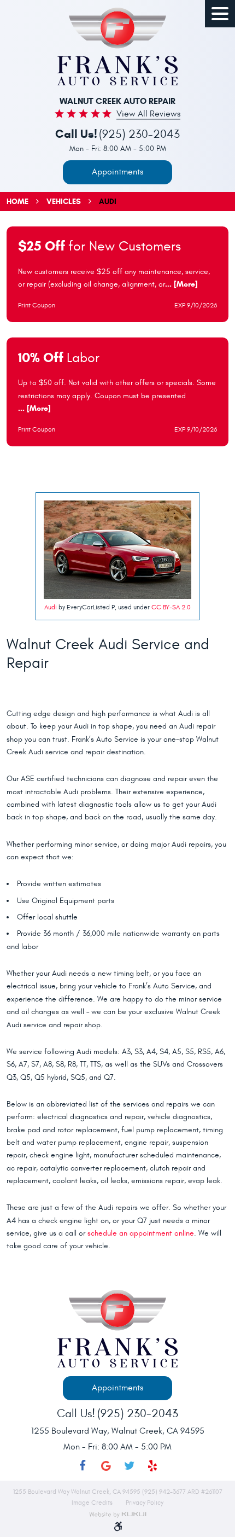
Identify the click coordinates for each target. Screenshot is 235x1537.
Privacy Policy (144, 1502)
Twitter (129, 1466)
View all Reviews (148, 114)
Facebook (83, 1466)
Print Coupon (36, 305)
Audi (107, 201)
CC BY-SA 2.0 (171, 607)
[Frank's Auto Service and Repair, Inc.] (117, 46)
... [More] (181, 284)
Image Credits (93, 1502)
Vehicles (63, 201)
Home (17, 201)
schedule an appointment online (140, 1233)
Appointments (117, 172)
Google (106, 1466)
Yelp (153, 1466)
